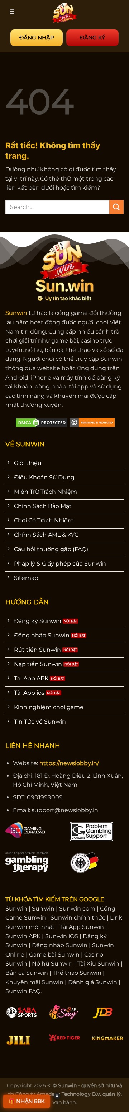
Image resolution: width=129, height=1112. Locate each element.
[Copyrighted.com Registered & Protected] (92, 422)
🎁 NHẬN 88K (26, 1101)
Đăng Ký (92, 37)
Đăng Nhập (36, 37)
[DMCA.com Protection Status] (41, 422)
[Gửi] (116, 207)
